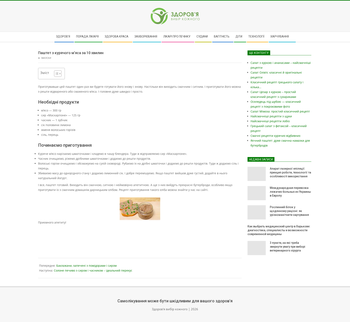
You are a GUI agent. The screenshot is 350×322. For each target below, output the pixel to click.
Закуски (46, 57)
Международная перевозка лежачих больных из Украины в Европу (290, 191)
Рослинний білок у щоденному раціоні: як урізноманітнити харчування (289, 210)
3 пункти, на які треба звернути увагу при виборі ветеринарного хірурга (287, 246)
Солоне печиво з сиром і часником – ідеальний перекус (93, 270)
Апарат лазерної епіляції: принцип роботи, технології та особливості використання (290, 172)
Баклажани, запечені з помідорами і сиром (86, 265)
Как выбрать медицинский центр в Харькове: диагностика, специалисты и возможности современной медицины (279, 230)
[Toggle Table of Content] (56, 73)
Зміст (44, 72)
